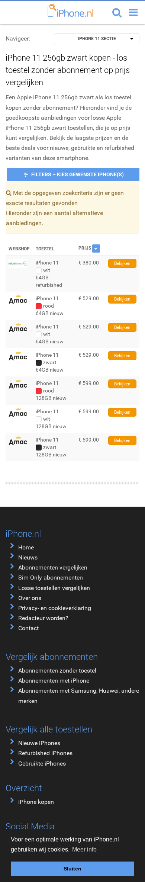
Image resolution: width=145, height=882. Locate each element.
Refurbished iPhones (45, 753)
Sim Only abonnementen (50, 577)
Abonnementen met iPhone (53, 680)
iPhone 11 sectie (97, 38)
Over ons (29, 598)
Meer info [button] (84, 849)
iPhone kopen (36, 801)
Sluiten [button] (72, 869)
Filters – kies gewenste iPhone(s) (77, 174)
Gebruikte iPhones (42, 763)
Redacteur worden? (43, 618)
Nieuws (28, 557)
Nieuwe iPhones (39, 743)
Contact (28, 628)
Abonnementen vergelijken (52, 567)
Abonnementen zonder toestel (57, 670)
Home (26, 547)
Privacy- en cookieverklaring (54, 608)
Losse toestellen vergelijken (54, 587)
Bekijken (122, 263)
